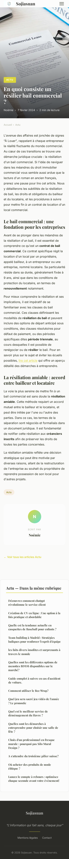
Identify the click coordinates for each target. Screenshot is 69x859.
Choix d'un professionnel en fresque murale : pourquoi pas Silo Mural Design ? (31, 744)
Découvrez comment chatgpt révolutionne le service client (27, 602)
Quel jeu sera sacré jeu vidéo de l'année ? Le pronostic (33, 701)
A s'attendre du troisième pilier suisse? (33, 756)
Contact (47, 837)
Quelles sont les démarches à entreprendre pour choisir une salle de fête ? (33, 728)
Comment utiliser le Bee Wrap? (28, 691)
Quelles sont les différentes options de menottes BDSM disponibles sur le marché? (32, 666)
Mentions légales (27, 837)
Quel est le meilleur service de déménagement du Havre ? (28, 713)
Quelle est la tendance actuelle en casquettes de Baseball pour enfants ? (32, 627)
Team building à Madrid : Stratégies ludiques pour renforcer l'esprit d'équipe (34, 639)
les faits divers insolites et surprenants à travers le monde (34, 652)
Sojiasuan (25, 3)
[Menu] (61, 4)
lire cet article (28, 360)
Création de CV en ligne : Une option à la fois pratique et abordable (34, 615)
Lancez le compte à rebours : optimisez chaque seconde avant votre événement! (33, 779)
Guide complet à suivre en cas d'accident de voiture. (34, 680)
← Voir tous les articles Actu (22, 557)
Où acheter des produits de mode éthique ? (29, 766)
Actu (9, 79)
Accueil (8, 124)
